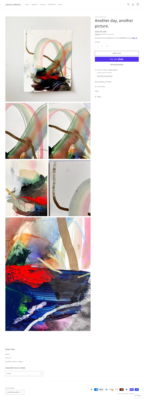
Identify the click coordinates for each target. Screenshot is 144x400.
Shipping (97, 34)
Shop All (8, 358)
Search (7, 354)
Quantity (97, 42)
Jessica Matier (124, 393)
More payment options (116, 64)
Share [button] (99, 97)
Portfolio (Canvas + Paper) (14, 361)
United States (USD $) (13, 392)
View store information (105, 76)
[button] (128, 4)
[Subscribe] (41, 373)
